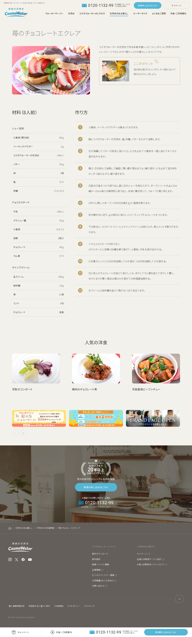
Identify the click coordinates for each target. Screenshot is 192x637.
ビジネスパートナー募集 (103, 575)
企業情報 (96, 569)
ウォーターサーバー (54, 13)
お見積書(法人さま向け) (103, 580)
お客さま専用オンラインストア (150, 564)
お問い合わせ (98, 585)
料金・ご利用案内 (178, 13)
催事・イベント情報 (100, 564)
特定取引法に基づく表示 (39, 606)
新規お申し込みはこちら (96, 487)
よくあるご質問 (159, 13)
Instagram (10, 559)
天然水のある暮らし (119, 13)
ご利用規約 (59, 606)
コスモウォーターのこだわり (92, 13)
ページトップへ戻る (179, 599)
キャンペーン (23, 632)
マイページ (176, 5)
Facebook (23, 559)
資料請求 (96, 559)
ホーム (9, 528)
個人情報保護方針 (17, 606)
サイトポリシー (74, 606)
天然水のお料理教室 (45, 527)
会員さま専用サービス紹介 (149, 559)
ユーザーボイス (140, 13)
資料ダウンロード (100, 553)
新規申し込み (144, 5)
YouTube (30, 559)
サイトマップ (89, 606)
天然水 (71, 13)
